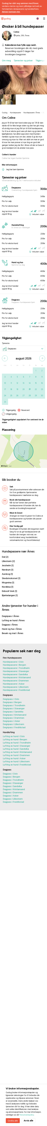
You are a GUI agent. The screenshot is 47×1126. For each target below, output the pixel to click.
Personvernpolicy (26, 1115)
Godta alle (13, 1120)
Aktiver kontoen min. (11, 12)
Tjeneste (6, 343)
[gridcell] (36, 370)
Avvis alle (28, 1120)
